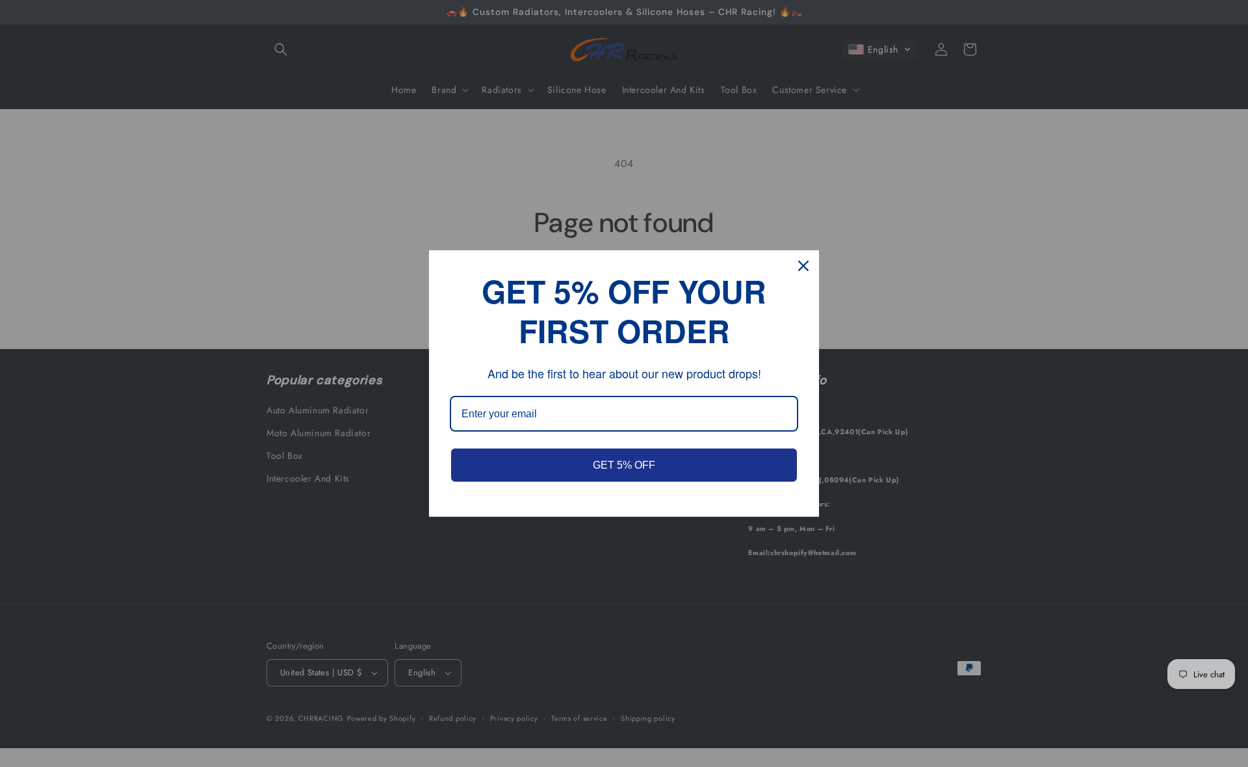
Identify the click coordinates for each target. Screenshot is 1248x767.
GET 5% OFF (624, 465)
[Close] (803, 265)
